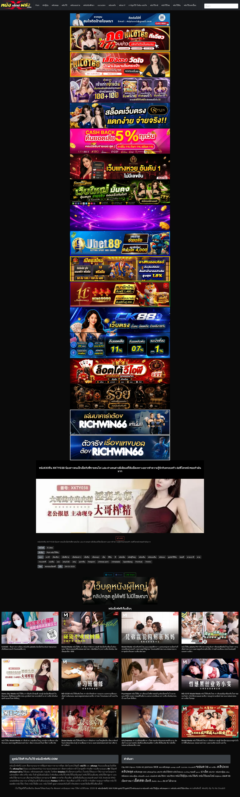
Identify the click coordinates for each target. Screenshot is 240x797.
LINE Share (130, 575)
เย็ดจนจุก (95, 557)
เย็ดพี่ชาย (65, 557)
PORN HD (140, 767)
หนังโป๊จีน (177, 5)
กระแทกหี (42, 562)
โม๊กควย (172, 781)
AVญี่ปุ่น (45, 5)
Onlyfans (62, 772)
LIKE (121, 538)
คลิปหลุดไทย (151, 772)
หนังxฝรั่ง (112, 5)
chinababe (116, 562)
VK (108, 769)
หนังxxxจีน (152, 557)
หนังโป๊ (83, 766)
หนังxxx (162, 557)
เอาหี (48, 557)
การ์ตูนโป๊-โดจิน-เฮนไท (137, 5)
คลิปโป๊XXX (168, 772)
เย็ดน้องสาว (76, 557)
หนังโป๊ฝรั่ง (193, 776)
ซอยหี (182, 557)
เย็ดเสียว (56, 557)
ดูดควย (198, 772)
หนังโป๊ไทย (165, 5)
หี (115, 557)
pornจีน (82, 562)
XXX (54, 778)
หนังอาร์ (122, 5)
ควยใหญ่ (187, 772)
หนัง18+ (212, 772)
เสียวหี (165, 781)
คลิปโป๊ (64, 5)
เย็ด (103, 557)
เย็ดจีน (86, 557)
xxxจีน (51, 562)
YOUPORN (184, 767)
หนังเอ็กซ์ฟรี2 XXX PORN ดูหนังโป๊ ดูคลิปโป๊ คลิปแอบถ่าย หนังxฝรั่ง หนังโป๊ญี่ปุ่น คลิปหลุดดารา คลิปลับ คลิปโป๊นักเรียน (143, 788)
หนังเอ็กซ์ (153, 776)
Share (109, 575)
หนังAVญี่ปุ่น (220, 772)
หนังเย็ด (122, 557)
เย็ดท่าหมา (127, 780)
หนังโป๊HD (171, 776)
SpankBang (127, 562)
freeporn (91, 562)
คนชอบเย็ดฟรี (50, 566)
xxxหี (178, 767)
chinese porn (103, 562)
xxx (58, 562)
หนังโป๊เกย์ (154, 5)
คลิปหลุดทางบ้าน (16, 772)
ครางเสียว (212, 767)
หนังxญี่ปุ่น (133, 776)
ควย (198, 557)
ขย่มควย (202, 767)
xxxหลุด (173, 767)
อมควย (226, 775)
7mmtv (148, 562)
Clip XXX (125, 767)
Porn (37, 5)
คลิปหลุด (55, 5)
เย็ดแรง (160, 781)
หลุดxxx (218, 776)
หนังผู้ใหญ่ (132, 557)
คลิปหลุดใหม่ (18, 769)
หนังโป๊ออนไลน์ (206, 775)
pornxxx (149, 767)
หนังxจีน (142, 557)
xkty (74, 562)
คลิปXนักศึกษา (88, 5)
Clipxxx (132, 767)
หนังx (228, 772)
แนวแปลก (101, 5)
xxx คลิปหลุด (164, 767)
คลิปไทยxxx (178, 772)
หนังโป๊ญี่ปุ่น (181, 775)
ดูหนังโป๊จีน (172, 557)
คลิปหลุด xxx (140, 771)
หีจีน (110, 557)
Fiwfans (54, 781)
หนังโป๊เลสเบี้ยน (190, 5)
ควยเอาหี (190, 557)
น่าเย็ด (204, 771)
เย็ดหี (148, 780)
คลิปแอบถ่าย (75, 5)
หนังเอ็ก (147, 776)
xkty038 (66, 562)
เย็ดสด (139, 780)
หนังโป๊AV (162, 776)
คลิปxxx (223, 767)
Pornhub (139, 562)
